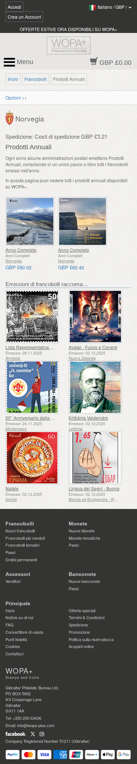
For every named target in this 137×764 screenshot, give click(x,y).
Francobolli (35, 79)
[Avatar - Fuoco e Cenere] (98, 316)
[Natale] (35, 457)
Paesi (10, 552)
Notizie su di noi (19, 617)
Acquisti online (81, 646)
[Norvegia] (10, 117)
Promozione (79, 632)
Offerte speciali (82, 610)
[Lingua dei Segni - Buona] (98, 457)
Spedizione (78, 625)
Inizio (13, 79)
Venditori (12, 581)
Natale (12, 488)
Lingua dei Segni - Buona (94, 488)
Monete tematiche (84, 538)
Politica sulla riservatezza (91, 639)
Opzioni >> (16, 97)
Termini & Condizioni (86, 617)
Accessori (17, 574)
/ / (113, 7)
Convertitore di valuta (24, 632)
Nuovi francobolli (20, 530)
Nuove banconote (84, 581)
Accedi (14, 7)
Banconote (82, 574)
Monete (78, 524)
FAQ (9, 625)
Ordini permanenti (21, 559)
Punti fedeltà (16, 639)
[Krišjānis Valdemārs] (98, 387)
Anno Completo (21, 250)
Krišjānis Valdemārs (88, 418)
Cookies (12, 646)
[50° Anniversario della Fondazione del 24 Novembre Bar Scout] (35, 387)
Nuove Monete (82, 530)
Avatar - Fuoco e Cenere (93, 347)
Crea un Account (24, 17)
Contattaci (14, 653)
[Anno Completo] (29, 221)
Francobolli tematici (22, 545)
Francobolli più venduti (25, 538)
